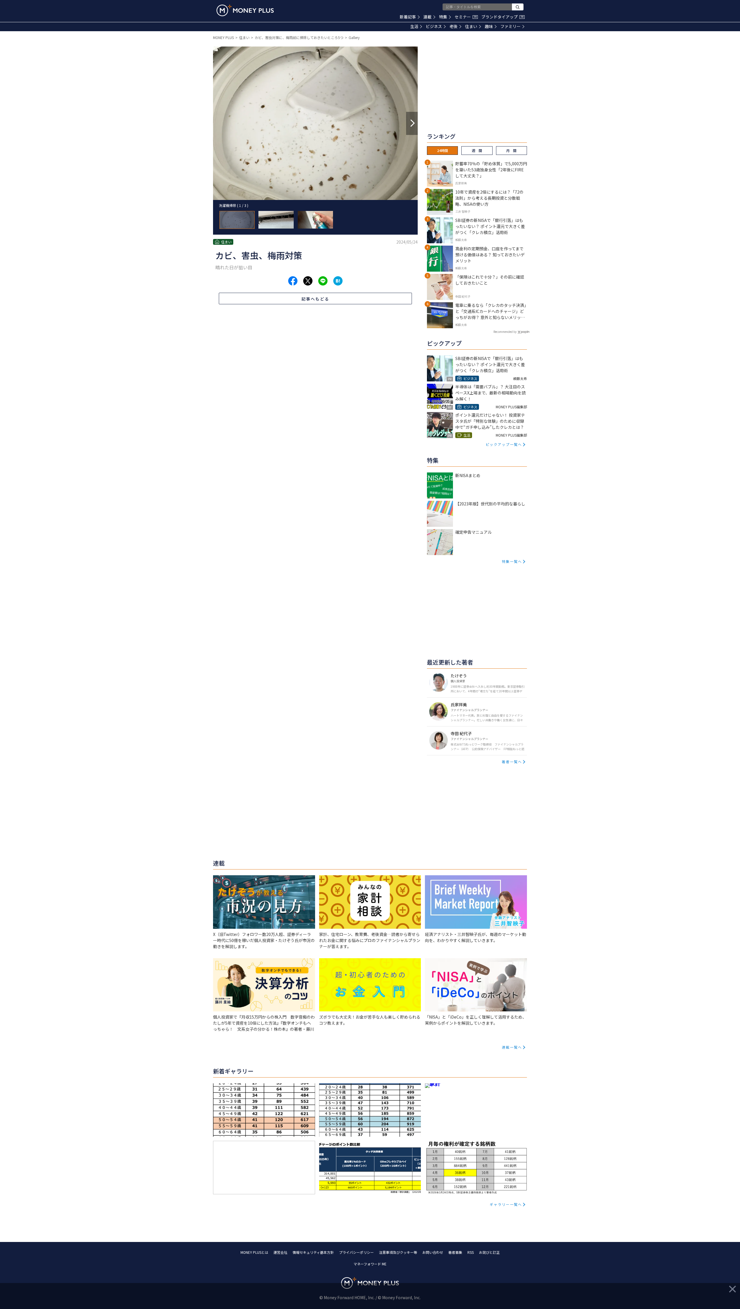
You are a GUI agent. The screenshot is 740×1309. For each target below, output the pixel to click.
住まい (471, 26)
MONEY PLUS (223, 37)
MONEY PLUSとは (254, 1252)
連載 (427, 17)
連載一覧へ (512, 1047)
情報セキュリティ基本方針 (313, 1252)
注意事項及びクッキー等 (398, 1252)
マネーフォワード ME (370, 1263)
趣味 (489, 26)
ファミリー (510, 26)
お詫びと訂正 (489, 1252)
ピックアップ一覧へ (504, 444)
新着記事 (408, 17)
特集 (443, 17)
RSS (470, 1252)
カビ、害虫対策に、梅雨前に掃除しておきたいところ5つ (299, 37)
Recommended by (505, 331)
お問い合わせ (432, 1252)
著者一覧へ (512, 761)
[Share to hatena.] (338, 280)
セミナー (466, 17)
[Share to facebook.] (292, 280)
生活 (414, 26)
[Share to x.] (307, 280)
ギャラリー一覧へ (506, 1204)
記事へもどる (315, 299)
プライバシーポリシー (356, 1252)
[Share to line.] (323, 280)
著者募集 (455, 1252)
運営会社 (280, 1252)
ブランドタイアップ (502, 17)
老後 (453, 26)
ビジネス (434, 26)
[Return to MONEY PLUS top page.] (245, 10)
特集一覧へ (512, 561)
